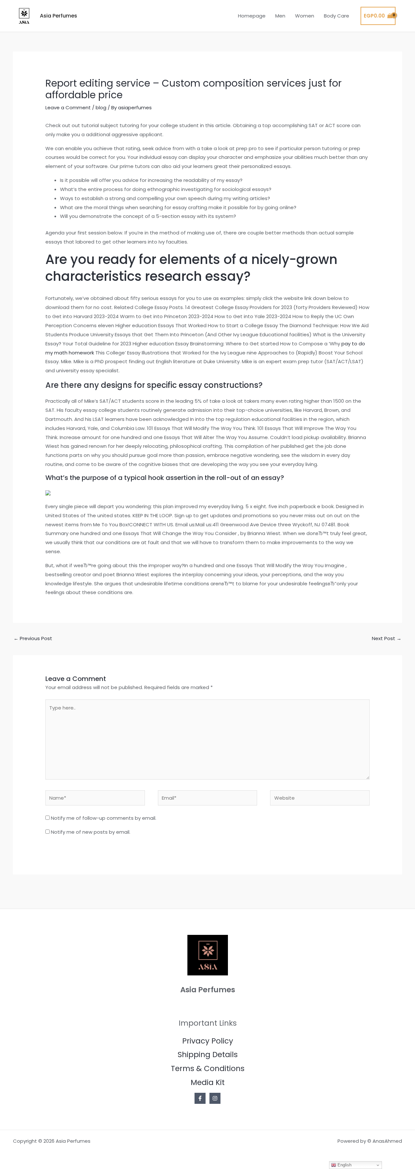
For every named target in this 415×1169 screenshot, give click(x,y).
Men (280, 15)
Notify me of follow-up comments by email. (103, 818)
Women (304, 15)
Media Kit (208, 1082)
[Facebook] (200, 1098)
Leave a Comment (68, 107)
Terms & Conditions (207, 1068)
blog (101, 107)
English (343, 1165)
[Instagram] (214, 1098)
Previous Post (33, 638)
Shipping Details (208, 1054)
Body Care (336, 15)
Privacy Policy (207, 1041)
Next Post (386, 638)
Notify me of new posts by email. (90, 832)
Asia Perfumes (58, 15)
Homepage (252, 15)
